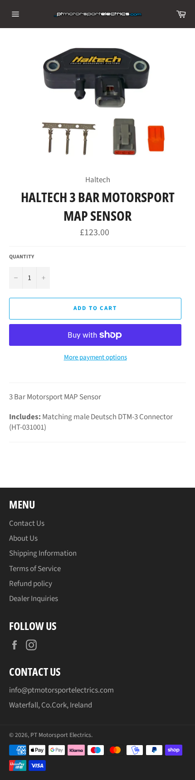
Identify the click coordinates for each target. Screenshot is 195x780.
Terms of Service (35, 568)
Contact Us (26, 523)
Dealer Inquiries (33, 598)
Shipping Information (43, 553)
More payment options (95, 357)
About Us (23, 538)
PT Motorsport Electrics (60, 735)
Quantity (21, 257)
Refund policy (30, 583)
